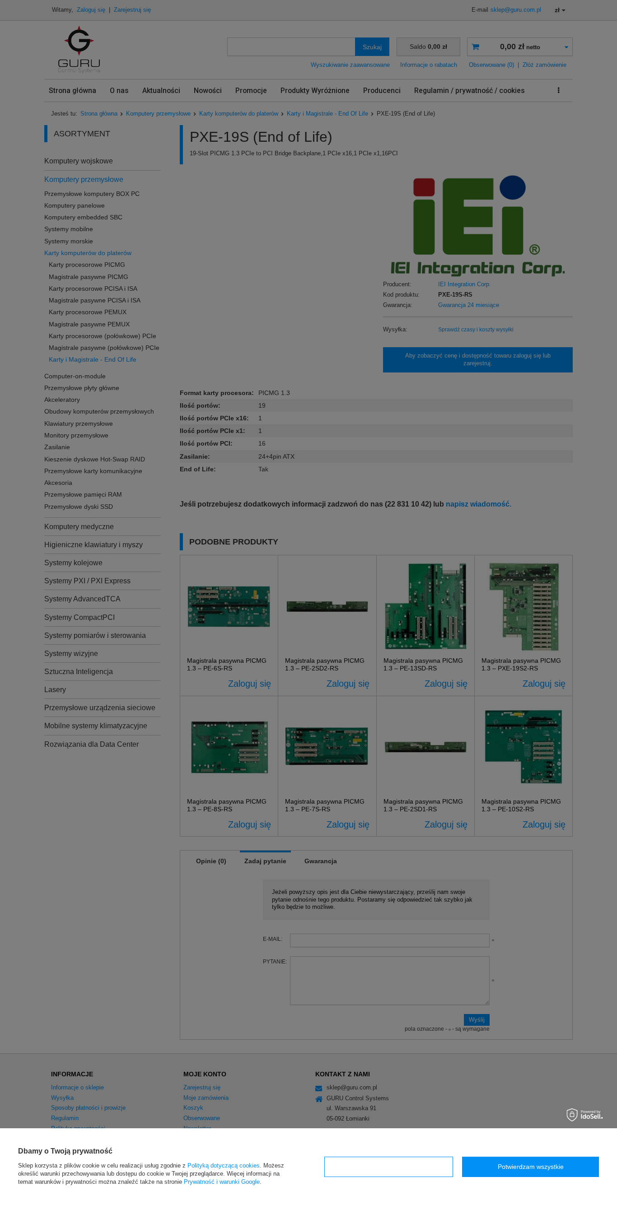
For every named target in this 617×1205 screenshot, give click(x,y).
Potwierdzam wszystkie (531, 1166)
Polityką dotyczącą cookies (223, 1165)
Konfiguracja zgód (389, 1166)
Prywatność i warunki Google (222, 1181)
